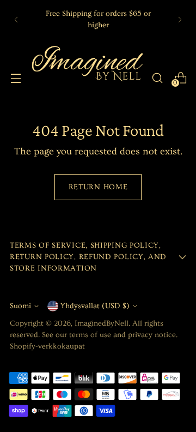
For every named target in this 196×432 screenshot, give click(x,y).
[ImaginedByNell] (86, 77)
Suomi (20, 306)
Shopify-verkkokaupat (47, 346)
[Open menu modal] (15, 78)
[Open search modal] (157, 78)
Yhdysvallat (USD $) (95, 306)
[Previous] (16, 19)
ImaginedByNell (101, 323)
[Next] (180, 19)
